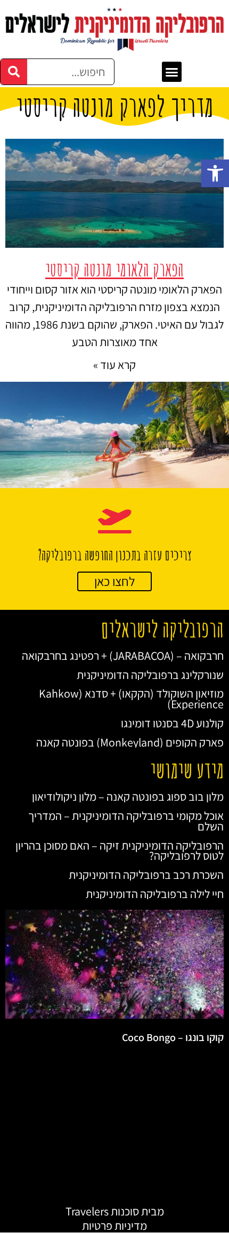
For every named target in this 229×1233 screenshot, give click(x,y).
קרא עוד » (114, 364)
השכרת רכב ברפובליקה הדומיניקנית (146, 874)
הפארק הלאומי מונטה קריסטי (114, 269)
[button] (215, 173)
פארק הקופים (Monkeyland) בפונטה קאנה (130, 742)
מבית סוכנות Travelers (115, 1211)
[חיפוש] (14, 72)
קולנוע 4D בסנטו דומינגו (172, 723)
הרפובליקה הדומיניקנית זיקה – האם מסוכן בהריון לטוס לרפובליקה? (119, 850)
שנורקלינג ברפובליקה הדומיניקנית (150, 674)
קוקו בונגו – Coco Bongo (173, 1037)
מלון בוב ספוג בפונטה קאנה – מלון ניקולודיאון (128, 796)
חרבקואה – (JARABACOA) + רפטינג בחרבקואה (123, 655)
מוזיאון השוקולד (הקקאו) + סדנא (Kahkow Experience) (131, 698)
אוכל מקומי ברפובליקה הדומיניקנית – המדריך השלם (126, 821)
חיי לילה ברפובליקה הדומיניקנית (155, 893)
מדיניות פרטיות (114, 1225)
